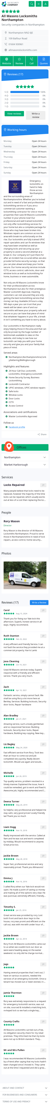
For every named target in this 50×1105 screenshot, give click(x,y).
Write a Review (39, 602)
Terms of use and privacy (16, 1101)
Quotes (44, 63)
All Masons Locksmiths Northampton (19, 18)
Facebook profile (17, 427)
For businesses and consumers (20, 1094)
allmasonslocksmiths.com (23, 50)
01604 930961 (16, 44)
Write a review (36, 115)
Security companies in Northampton (23, 24)
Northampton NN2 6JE (21, 32)
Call (32, 63)
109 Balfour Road (18, 38)
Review (19, 63)
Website (6, 63)
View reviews (14, 113)
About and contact (13, 1087)
